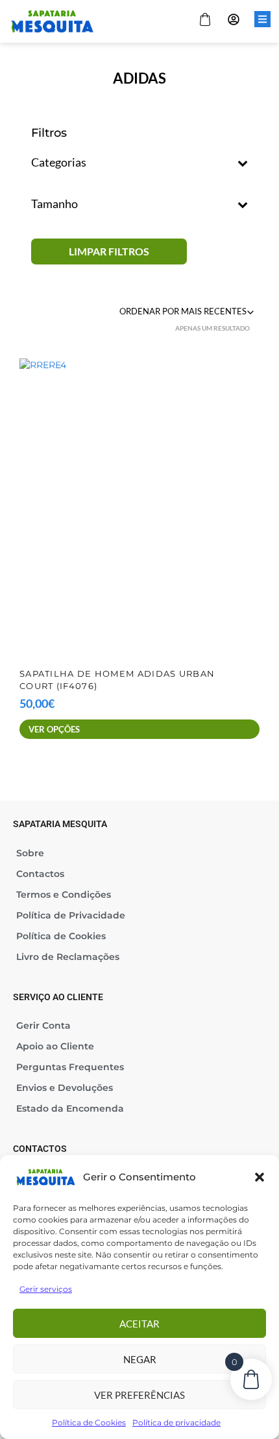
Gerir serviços (45, 1289)
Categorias (58, 162)
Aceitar (139, 1323)
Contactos (40, 874)
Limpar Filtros (109, 251)
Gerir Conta (43, 1025)
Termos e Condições (63, 894)
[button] (259, 1177)
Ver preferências (139, 1395)
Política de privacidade (176, 1422)
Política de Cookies (89, 1422)
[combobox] (188, 311)
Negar (139, 1359)
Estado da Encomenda (70, 1108)
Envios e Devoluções (64, 1088)
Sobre (30, 853)
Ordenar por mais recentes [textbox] (183, 311)
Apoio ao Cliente (55, 1046)
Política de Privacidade (70, 915)
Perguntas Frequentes (70, 1067)
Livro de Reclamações (67, 957)
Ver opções (54, 729)
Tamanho (54, 204)
